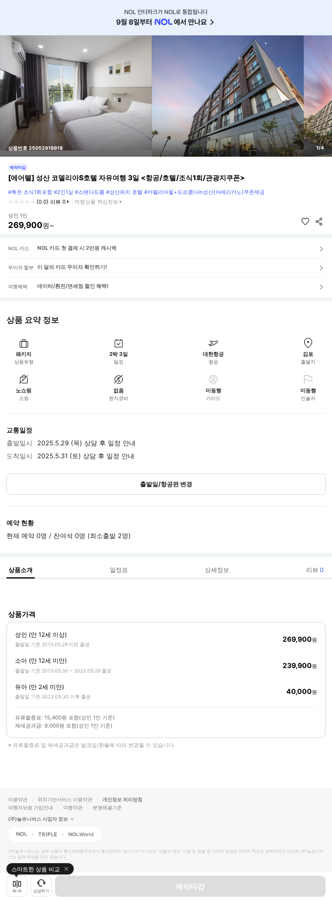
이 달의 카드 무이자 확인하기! (72, 267)
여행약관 (73, 807)
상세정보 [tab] (217, 570)
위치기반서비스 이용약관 (65, 799)
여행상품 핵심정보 (96, 201)
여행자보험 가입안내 (30, 807)
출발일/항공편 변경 (166, 484)
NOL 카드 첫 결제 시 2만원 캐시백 (77, 248)
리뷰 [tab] (314, 570)
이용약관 (18, 799)
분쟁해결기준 (107, 807)
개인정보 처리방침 (122, 799)
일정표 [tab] (119, 570)
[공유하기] (319, 221)
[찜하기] (305, 221)
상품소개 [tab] (21, 570)
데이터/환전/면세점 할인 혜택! (73, 286)
